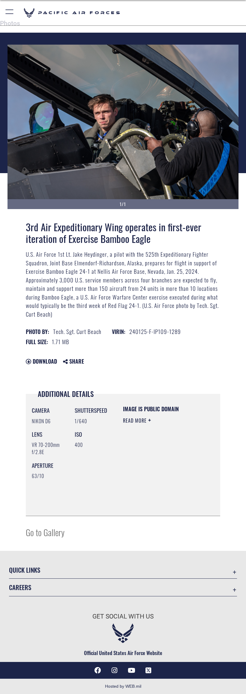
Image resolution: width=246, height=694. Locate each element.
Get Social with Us (123, 616)
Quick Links (24, 569)
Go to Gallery (45, 532)
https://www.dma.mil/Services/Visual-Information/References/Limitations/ (159, 496)
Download (44, 361)
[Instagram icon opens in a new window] (114, 670)
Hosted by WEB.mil (123, 686)
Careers (20, 587)
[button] (10, 12)
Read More (135, 420)
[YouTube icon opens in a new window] (131, 670)
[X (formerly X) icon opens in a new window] (148, 670)
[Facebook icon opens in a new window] (97, 670)
